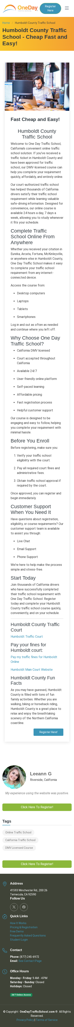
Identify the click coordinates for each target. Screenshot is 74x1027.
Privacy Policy (25, 1019)
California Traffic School (20, 840)
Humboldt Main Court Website (32, 669)
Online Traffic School (18, 832)
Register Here (50, 8)
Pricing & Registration (23, 927)
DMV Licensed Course (19, 847)
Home (6, 22)
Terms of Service (47, 1019)
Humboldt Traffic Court (27, 636)
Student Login (19, 939)
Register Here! (48, 732)
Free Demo (17, 931)
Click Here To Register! (37, 807)
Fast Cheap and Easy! (35, 119)
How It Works (18, 923)
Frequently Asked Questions (28, 935)
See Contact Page (30, 960)
